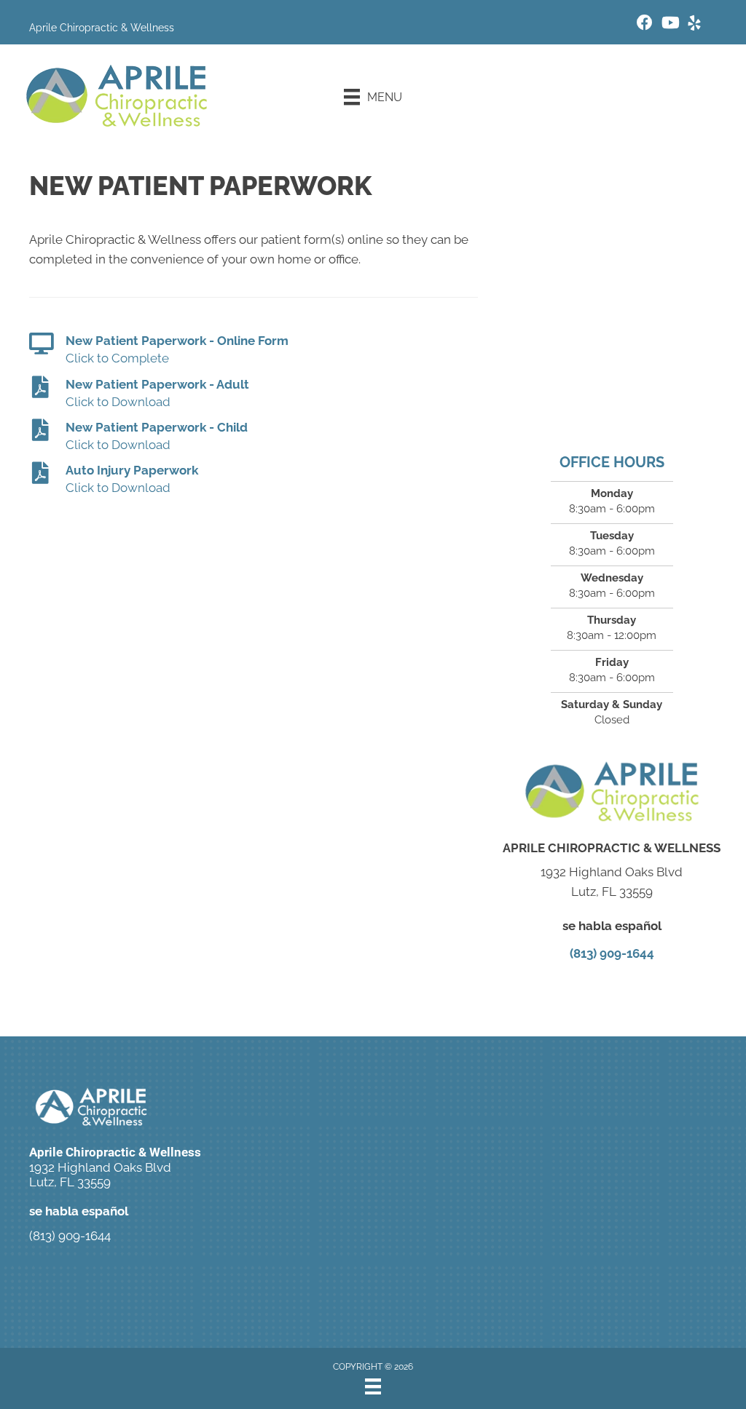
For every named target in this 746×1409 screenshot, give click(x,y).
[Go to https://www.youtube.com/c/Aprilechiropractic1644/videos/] (669, 24)
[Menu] (373, 1386)
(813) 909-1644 (612, 953)
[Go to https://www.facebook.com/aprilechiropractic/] (645, 24)
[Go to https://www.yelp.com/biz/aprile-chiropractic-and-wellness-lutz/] (694, 25)
